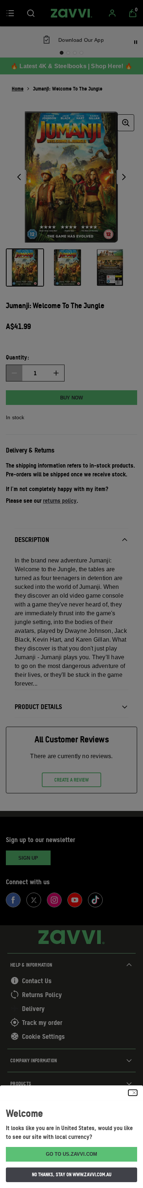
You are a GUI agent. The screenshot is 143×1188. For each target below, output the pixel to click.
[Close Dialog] (132, 1093)
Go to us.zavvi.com (71, 1154)
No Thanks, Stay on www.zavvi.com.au (71, 1174)
